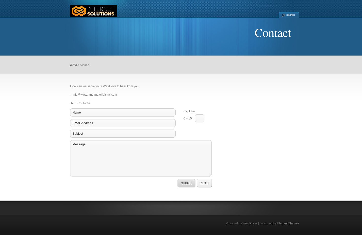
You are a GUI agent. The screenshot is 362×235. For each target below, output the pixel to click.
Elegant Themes (288, 223)
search (290, 14)
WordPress (250, 223)
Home (73, 64)
